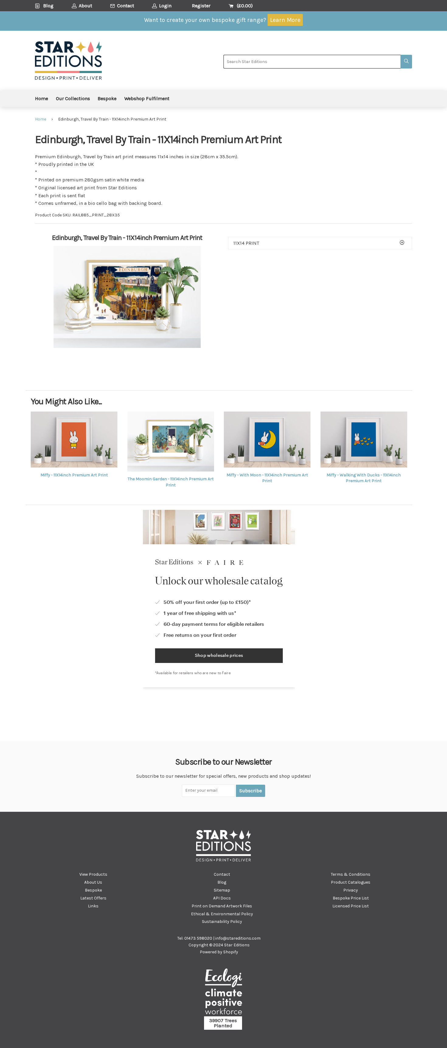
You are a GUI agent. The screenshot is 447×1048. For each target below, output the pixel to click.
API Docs (222, 898)
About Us (93, 882)
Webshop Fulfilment (146, 98)
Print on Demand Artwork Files (222, 906)
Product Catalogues (350, 882)
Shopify (230, 952)
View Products (93, 874)
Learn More (285, 19)
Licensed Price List (350, 906)
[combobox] (312, 61)
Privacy (350, 890)
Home (41, 98)
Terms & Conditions (350, 874)
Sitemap (222, 890)
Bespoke (107, 98)
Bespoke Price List (351, 898)
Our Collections (73, 98)
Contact (222, 874)
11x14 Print (246, 243)
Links (93, 906)
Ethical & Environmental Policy (222, 914)
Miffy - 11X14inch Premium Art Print (74, 475)
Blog (221, 882)
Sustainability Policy (222, 921)
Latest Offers (93, 898)
